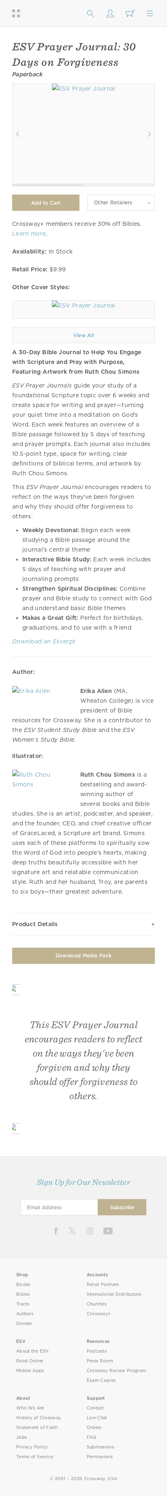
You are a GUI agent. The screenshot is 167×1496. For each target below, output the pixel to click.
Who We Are (30, 1408)
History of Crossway (38, 1417)
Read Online (29, 1361)
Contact (95, 1408)
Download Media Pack (83, 956)
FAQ (91, 1437)
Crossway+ (99, 1313)
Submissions (100, 1447)
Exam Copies (101, 1380)
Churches (97, 1304)
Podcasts (97, 1351)
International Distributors (114, 1294)
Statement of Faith (37, 1427)
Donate (24, 1323)
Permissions (100, 1456)
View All (83, 335)
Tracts (23, 1304)
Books (23, 1284)
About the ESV (32, 1351)
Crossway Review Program (116, 1370)
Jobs (21, 1437)
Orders (94, 1427)
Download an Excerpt (43, 641)
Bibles (23, 1294)
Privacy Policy (32, 1447)
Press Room (100, 1361)
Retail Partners (103, 1284)
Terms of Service (34, 1456)
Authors (24, 1313)
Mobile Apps (30, 1370)
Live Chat (97, 1417)
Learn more (29, 233)
